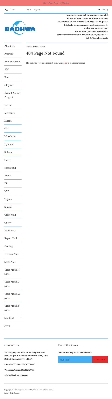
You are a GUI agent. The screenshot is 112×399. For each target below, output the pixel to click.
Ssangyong (10, 167)
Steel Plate (10, 261)
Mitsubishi (10, 136)
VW (6, 191)
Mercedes (9, 112)
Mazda (8, 120)
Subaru (8, 152)
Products (9, 53)
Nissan (8, 105)
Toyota (8, 199)
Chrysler (8, 85)
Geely (7, 159)
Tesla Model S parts (12, 307)
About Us (9, 45)
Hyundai (8, 144)
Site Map (13, 317)
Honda (7, 175)
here (65, 63)
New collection (12, 61)
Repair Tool (10, 238)
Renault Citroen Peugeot (12, 95)
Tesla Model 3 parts (12, 283)
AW (6, 69)
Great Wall (10, 214)
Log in (28, 10)
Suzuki (8, 206)
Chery (7, 222)
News (7, 325)
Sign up (37, 10)
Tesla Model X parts (12, 295)
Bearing (8, 246)
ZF (5, 183)
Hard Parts (10, 230)
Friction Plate (11, 253)
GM (6, 128)
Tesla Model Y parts (12, 271)
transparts (21, 390)
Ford (6, 77)
